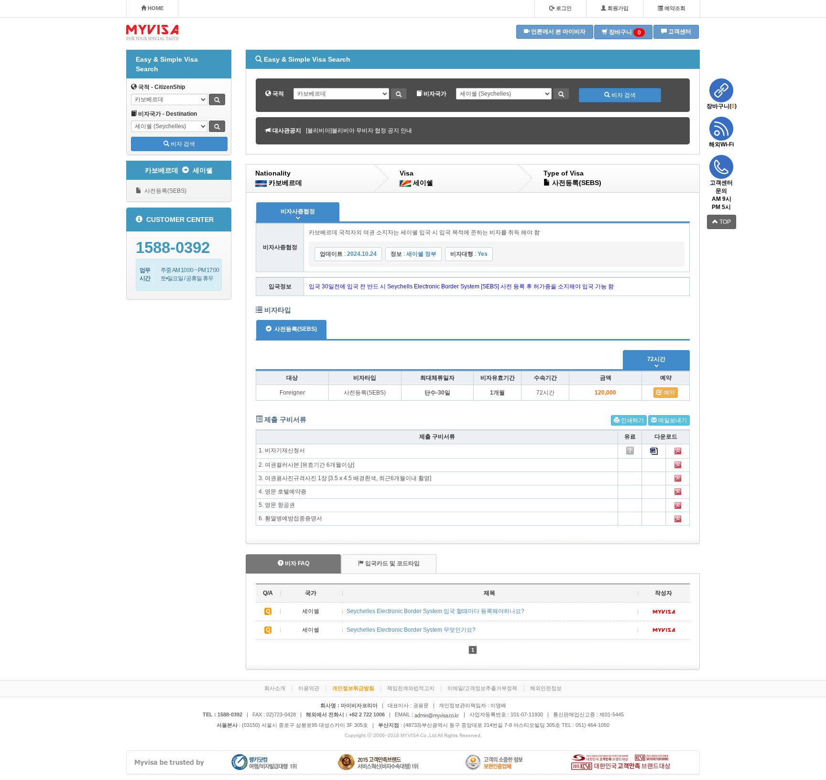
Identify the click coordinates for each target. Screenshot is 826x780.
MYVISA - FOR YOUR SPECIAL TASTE (152, 32)
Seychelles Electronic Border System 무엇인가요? (411, 629)
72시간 (656, 359)
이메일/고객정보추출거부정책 (482, 688)
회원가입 (617, 8)
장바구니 (624, 32)
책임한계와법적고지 (411, 688)
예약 (668, 392)
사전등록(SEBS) (163, 190)
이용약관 (308, 688)
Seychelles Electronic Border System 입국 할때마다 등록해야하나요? (435, 611)
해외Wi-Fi (721, 144)
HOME (154, 8)
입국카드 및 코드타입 (392, 563)
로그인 (563, 8)
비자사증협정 (298, 211)
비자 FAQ (296, 563)
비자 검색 (182, 144)
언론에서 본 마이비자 (558, 31)
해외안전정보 (546, 688)
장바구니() (721, 106)
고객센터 (679, 31)
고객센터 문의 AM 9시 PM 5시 (721, 194)
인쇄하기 (632, 420)
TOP (724, 222)
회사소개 (274, 688)
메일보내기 (672, 420)
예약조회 (674, 8)
